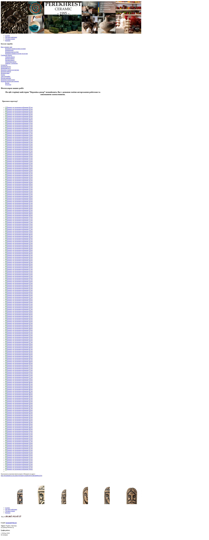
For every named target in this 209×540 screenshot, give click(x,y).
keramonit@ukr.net (11, 523)
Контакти (7, 40)
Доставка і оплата (10, 39)
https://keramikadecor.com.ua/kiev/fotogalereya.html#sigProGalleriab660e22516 (21, 475)
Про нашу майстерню (11, 37)
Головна (7, 35)
